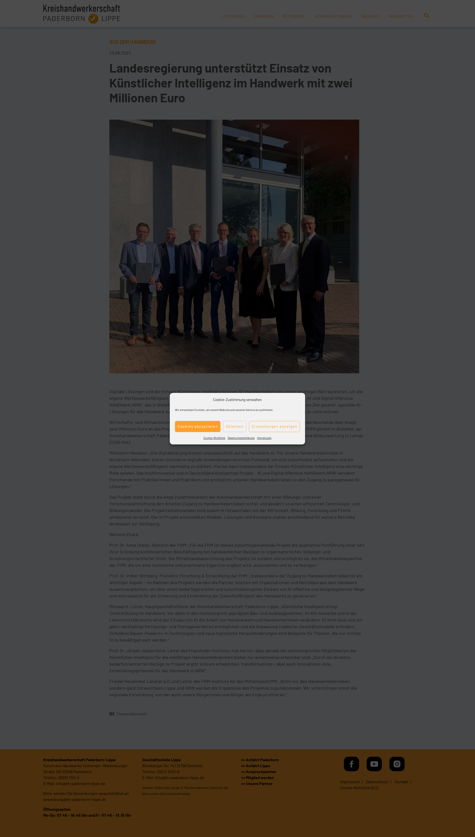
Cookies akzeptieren (198, 426)
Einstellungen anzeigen (274, 426)
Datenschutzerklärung (241, 437)
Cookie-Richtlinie (214, 437)
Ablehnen (235, 426)
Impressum (264, 437)
